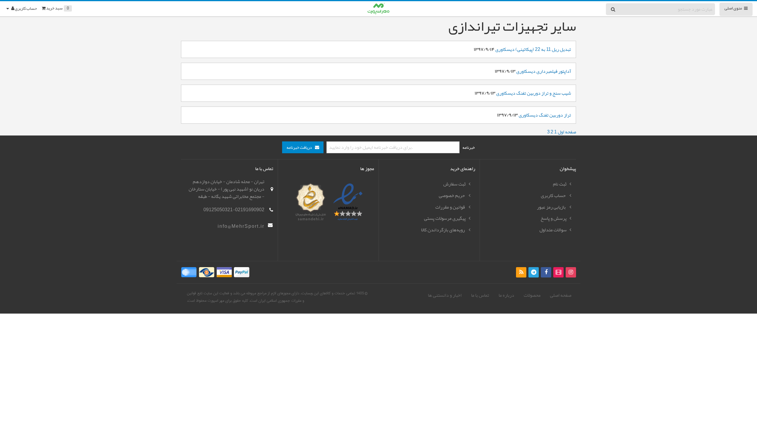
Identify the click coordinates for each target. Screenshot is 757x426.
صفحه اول (567, 132)
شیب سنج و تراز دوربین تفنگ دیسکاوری (533, 93)
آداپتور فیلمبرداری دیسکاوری (543, 71)
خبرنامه (468, 147)
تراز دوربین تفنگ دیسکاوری (545, 115)
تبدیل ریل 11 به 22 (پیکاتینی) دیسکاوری (533, 49)
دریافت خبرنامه (299, 147)
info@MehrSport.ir (241, 226)
